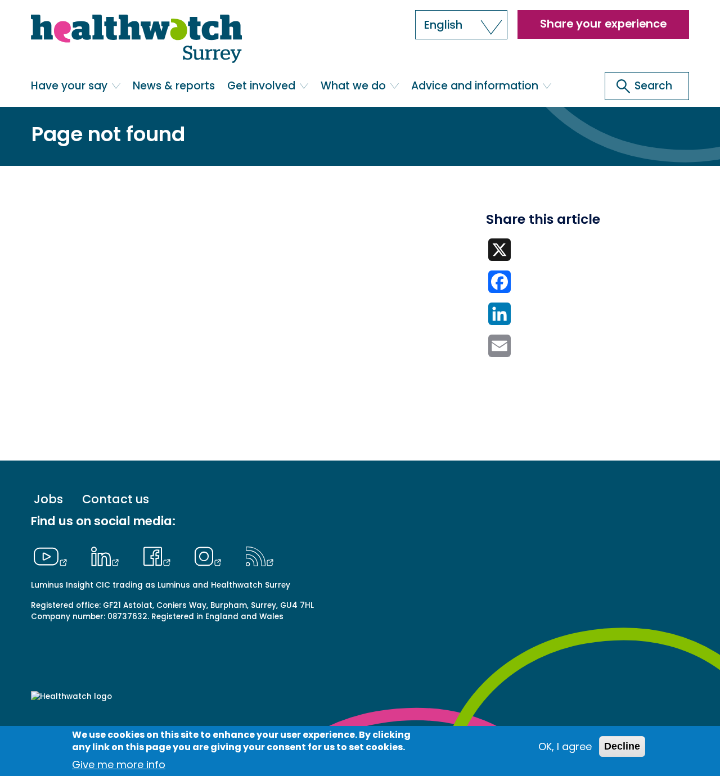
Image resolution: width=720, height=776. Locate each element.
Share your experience (603, 23)
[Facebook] (159, 555)
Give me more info (118, 764)
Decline (622, 746)
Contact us (115, 499)
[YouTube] (53, 555)
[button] (461, 24)
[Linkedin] (108, 555)
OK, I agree (565, 746)
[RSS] (259, 555)
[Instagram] (211, 555)
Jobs (48, 499)
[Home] (136, 39)
